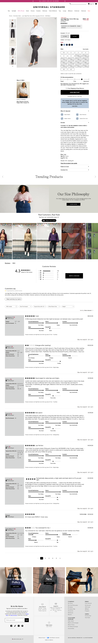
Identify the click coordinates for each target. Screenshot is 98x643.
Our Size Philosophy (73, 605)
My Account (88, 605)
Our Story (70, 603)
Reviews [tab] (7, 263)
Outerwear (83, 11)
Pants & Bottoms (53, 11)
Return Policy (71, 624)
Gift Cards (87, 607)
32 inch (75, 36)
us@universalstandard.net (56, 607)
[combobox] (25, 306)
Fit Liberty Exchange (73, 626)
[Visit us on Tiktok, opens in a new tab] (15, 626)
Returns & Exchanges (73, 622)
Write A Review (74, 275)
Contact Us (64, 170)
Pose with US (88, 603)
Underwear (76, 11)
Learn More (69, 106)
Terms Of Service (49, 640)
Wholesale (70, 612)
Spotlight (14, 11)
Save (89, 11)
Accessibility (71, 628)
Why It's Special (65, 111)
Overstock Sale (17, 15)
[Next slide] (12, 66)
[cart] (96, 3)
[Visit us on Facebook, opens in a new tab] (11, 626)
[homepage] (49, 7)
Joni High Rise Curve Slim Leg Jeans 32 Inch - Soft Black (36, 15)
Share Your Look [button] (50, 220)
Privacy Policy (42, 637)
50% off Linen (21, 11)
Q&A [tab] (13, 263)
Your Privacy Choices (54, 637)
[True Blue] (72, 45)
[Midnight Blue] (67, 45)
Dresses (33, 11)
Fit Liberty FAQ (71, 609)
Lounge (64, 11)
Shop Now (16, 586)
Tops (60, 11)
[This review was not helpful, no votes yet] (91, 339)
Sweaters (38, 11)
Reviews (70, 614)
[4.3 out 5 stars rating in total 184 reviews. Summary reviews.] (64, 23)
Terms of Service (13, 615)
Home (10, 15)
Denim (27, 11)
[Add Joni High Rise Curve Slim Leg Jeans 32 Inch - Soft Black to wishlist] (55, 18)
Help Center (71, 621)
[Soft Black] (69, 45)
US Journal (70, 610)
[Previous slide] (12, 18)
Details (63, 122)
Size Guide (85, 49)
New (9, 11)
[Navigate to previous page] (38, 558)
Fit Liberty (70, 607)
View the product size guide (69, 163)
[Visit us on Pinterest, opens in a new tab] (22, 626)
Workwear (44, 11)
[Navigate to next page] (60, 558)
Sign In (92, 3)
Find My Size (88, 615)
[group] (49, 1)
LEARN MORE (73, 204)
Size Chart (87, 617)
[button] (33, 1)
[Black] (62, 45)
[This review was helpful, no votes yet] (88, 339)
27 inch (65, 36)
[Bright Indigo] (64, 45)
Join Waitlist (75, 92)
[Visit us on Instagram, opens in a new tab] (19, 626)
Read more (81, 351)
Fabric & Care (65, 166)
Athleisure (70, 11)
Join (26, 620)
